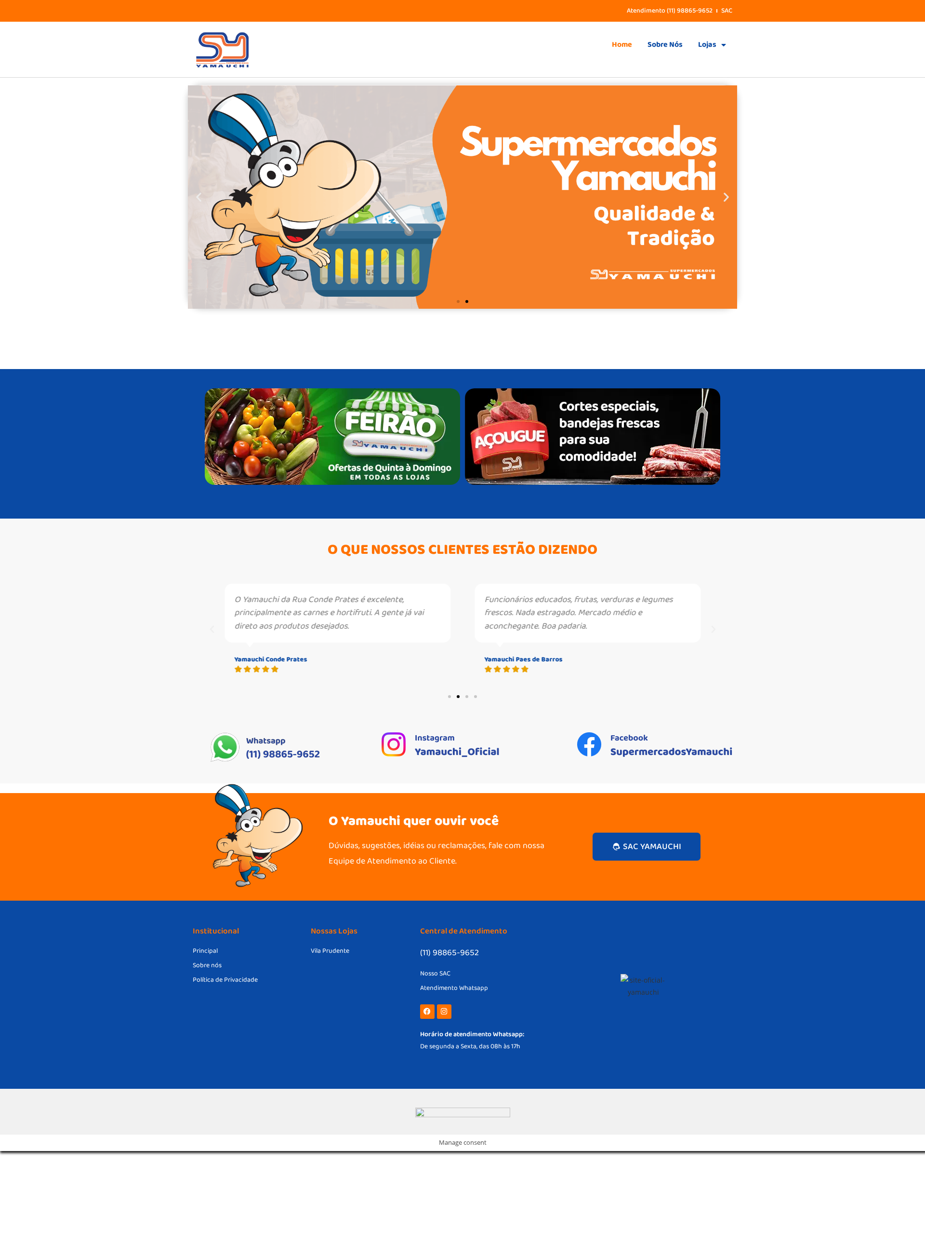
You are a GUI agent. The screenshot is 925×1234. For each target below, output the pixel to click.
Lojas (707, 45)
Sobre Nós (665, 45)
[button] (199, 197)
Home (622, 45)
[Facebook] (427, 1011)
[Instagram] (444, 1011)
